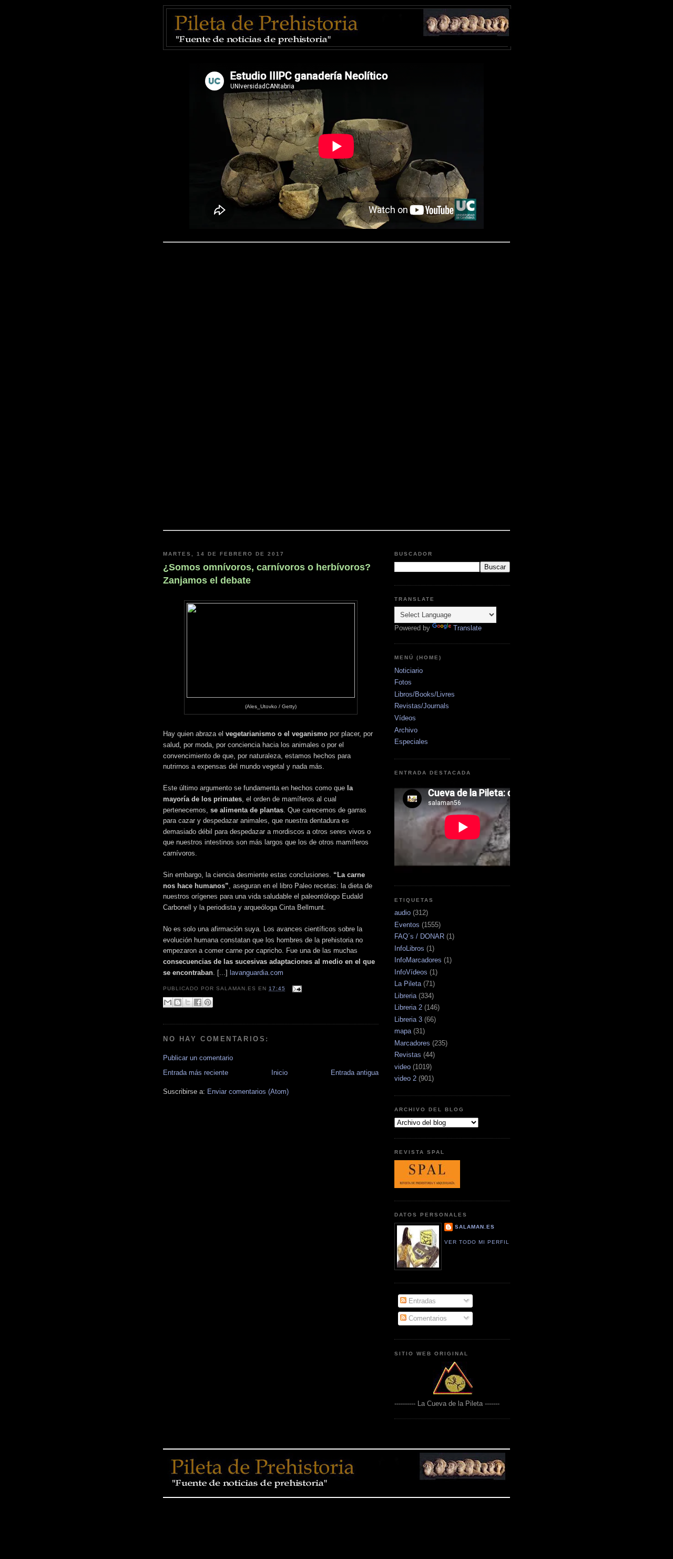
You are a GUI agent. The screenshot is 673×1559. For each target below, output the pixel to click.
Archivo (405, 730)
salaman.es (475, 1227)
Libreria (405, 996)
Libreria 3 (408, 1019)
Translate (467, 628)
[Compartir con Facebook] (197, 1002)
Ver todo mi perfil (476, 1242)
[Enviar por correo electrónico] (167, 1002)
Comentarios (426, 1318)
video (402, 1067)
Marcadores (412, 1043)
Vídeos (405, 718)
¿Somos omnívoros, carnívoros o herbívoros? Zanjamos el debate (267, 574)
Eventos (407, 925)
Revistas (407, 1055)
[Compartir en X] (187, 1002)
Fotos (403, 682)
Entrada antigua (355, 1073)
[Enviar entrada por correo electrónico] (296, 988)
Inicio (279, 1073)
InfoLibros (409, 948)
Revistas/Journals (421, 706)
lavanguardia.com (256, 973)
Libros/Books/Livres (424, 694)
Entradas (421, 1301)
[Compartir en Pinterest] (207, 1002)
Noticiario (408, 671)
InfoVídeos (410, 972)
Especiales (411, 742)
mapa (402, 1031)
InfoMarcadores (418, 960)
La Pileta (407, 984)
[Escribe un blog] (177, 1002)
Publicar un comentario (198, 1058)
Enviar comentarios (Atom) (248, 1091)
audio (402, 913)
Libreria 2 (408, 1007)
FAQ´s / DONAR (419, 936)
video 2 (405, 1078)
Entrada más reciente (195, 1073)
